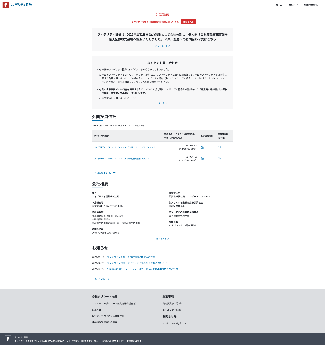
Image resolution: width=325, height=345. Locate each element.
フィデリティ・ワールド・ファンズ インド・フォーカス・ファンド (124, 147)
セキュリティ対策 (171, 309)
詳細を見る (188, 21)
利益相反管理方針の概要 (104, 322)
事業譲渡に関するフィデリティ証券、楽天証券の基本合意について (141, 268)
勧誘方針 (96, 309)
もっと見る (100, 278)
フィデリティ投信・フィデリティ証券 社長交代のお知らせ (137, 262)
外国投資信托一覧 (103, 172)
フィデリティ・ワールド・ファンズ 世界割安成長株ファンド (121, 158)
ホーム (278, 4)
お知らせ (293, 4)
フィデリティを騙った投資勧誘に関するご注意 (131, 257)
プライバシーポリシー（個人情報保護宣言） (115, 303)
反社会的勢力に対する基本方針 (108, 315)
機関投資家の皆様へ (172, 303)
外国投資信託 (311, 4)
